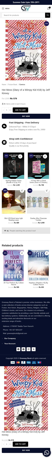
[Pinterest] (23, 349)
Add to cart (20, 110)
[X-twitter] (34, 349)
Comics (22, 84)
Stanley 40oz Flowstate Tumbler (38, 219)
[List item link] (17, 330)
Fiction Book (13, 84)
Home (4, 84)
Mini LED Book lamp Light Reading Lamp (13, 219)
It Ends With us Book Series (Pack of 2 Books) (38, 181)
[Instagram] (28, 349)
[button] (20, 156)
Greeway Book (26, 358)
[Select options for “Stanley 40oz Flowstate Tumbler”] (47, 191)
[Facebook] (18, 349)
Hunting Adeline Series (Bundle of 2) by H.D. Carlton (14, 182)
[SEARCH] (47, 15)
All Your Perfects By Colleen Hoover (14, 283)
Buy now (26, 116)
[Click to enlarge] (6, 76)
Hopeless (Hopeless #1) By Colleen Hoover (38, 283)
